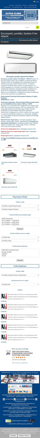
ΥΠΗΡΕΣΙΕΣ (6, 411)
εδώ (34, 129)
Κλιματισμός (15, 38)
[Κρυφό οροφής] (20, 252)
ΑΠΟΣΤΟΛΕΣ (12, 408)
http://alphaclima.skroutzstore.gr (20, 405)
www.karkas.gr (30, 403)
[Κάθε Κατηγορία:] (20, 219)
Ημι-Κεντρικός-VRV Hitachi (10, 40)
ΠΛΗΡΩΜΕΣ (16, 407)
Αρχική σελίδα (5, 38)
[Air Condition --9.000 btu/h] (20, 224)
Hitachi (37, 38)
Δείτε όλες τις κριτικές (20, 363)
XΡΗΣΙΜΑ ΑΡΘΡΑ (29, 411)
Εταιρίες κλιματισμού (26, 38)
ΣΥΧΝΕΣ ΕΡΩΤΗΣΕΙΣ (17, 411)
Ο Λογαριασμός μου (17, 7)
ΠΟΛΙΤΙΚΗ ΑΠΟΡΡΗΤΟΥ (15, 416)
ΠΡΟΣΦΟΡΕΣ (27, 416)
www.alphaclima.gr (10, 403)
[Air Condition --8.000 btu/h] (20, 222)
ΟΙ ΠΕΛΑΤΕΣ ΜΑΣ (25, 412)
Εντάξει (13, 435)
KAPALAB (29, 424)
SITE (18, 372)
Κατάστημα (18, 5)
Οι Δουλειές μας (32, 5)
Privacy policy (24, 435)
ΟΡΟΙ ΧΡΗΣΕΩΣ (8, 415)
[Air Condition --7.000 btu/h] (20, 221)
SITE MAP (29, 408)
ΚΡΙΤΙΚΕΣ (24, 5)
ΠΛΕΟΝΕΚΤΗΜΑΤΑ (19, 415)
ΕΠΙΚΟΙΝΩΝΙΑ (21, 408)
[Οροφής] (20, 254)
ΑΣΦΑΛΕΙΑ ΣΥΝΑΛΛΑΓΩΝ (28, 407)
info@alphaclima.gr (20, 401)
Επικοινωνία (7, 7)
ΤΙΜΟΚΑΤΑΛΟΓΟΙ (31, 415)
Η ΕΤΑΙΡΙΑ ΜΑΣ (7, 407)
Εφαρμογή (20, 229)
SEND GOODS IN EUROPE (30, 7)
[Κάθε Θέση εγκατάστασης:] (20, 250)
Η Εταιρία (11, 5)
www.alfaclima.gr (20, 403)
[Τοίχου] (20, 256)
